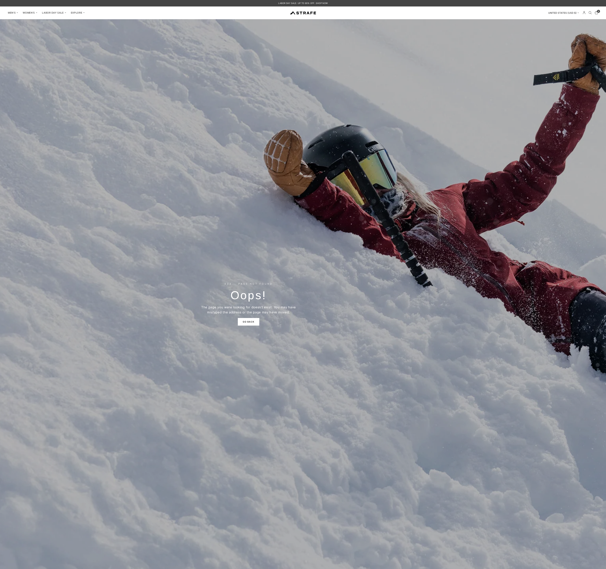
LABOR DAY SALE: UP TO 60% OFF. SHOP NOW (303, 3)
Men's (12, 12)
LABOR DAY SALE (53, 12)
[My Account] (584, 12)
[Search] (590, 12)
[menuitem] (14, 12)
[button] (248, 322)
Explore (76, 12)
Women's (29, 12)
